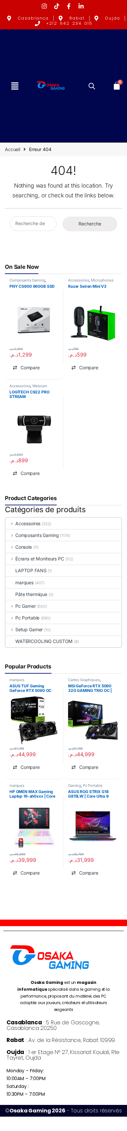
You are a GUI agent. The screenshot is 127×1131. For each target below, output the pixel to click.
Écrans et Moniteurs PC (39, 558)
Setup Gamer (29, 629)
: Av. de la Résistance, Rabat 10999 (61, 1040)
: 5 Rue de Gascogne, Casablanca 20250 (53, 1025)
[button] (14, 85)
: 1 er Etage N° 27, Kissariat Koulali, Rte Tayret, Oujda (63, 1055)
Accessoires (78, 280)
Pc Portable (27, 617)
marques (24, 582)
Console (23, 547)
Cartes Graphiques (84, 680)
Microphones (102, 280)
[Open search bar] (92, 86)
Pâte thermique (31, 594)
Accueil (12, 149)
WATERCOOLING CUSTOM (44, 641)
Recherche (89, 223)
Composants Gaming (27, 280)
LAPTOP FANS (30, 570)
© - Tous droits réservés (63, 1110)
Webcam (39, 386)
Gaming (74, 785)
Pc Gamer (25, 606)
